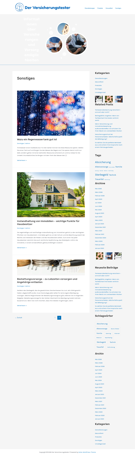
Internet (101, 170)
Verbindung (107, 179)
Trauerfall (99, 179)
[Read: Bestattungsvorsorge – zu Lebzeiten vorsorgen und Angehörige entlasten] (51, 267)
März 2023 (98, 220)
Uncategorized (100, 92)
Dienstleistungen (90, 8)
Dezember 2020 (100, 238)
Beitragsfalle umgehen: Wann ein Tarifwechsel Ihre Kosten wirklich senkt (107, 118)
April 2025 (98, 199)
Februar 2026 (100, 196)
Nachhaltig (110, 170)
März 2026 (98, 192)
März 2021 (98, 231)
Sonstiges (118, 8)
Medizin (106, 170)
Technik (112, 175)
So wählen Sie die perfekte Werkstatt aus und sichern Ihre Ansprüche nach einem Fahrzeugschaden (108, 145)
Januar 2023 (99, 224)
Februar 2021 (99, 234)
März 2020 (98, 241)
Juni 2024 (98, 206)
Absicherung (103, 162)
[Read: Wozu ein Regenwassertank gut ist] (51, 113)
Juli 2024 (98, 203)
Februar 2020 (100, 245)
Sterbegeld (101, 174)
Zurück (18, 318)
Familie (118, 167)
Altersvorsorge (101, 167)
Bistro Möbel (112, 167)
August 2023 (99, 213)
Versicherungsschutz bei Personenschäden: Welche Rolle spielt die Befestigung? (108, 136)
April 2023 (98, 217)
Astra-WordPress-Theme (87, 452)
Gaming (97, 170)
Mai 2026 (98, 189)
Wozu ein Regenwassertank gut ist (37, 139)
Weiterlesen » (22, 160)
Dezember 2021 (100, 227)
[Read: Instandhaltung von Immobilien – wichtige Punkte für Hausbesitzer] (51, 194)
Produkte (100, 8)
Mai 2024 (98, 210)
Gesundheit (109, 8)
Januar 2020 (99, 248)
